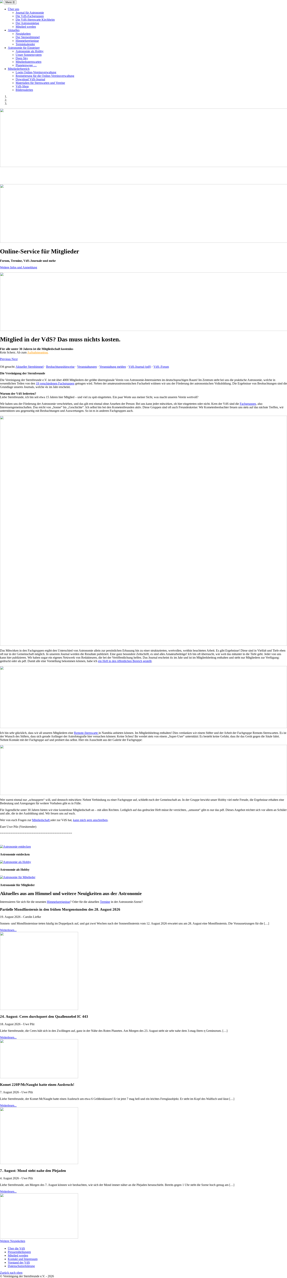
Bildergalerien (24, 89)
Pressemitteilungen (19, 1252)
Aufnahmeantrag (37, 352)
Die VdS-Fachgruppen (30, 16)
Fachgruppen (248, 403)
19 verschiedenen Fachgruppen (55, 383)
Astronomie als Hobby (30, 51)
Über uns (13, 9)
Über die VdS (16, 1248)
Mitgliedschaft (41, 820)
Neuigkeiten (23, 33)
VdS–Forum (161, 366)
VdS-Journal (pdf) (139, 366)
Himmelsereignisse (27, 40)
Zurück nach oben (11, 1272)
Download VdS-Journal (30, 79)
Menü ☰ (10, 2)
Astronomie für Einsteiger (24, 47)
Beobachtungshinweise (60, 366)
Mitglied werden (26, 26)
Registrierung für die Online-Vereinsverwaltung (45, 75)
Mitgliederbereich (18, 68)
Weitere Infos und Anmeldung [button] (18, 267)
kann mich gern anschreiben (90, 820)
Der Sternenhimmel (28, 37)
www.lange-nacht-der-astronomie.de (143, 178)
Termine (105, 901)
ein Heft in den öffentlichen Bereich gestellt (125, 661)
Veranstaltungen (87, 366)
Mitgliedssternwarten (28, 61)
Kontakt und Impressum (22, 1259)
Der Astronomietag (27, 23)
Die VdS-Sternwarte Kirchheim (35, 19)
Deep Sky (22, 58)
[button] (6, 359)
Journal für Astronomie (30, 12)
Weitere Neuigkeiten (12, 1241)
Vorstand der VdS (19, 1262)
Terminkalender (25, 44)
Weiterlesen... (8, 930)
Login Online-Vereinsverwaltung (36, 72)
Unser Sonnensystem (29, 54)
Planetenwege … (26, 65)
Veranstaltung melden (112, 366)
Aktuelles (14, 30)
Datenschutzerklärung (21, 1266)
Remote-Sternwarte (86, 732)
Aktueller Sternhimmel (30, 366)
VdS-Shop (22, 86)
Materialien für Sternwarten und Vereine (40, 82)
